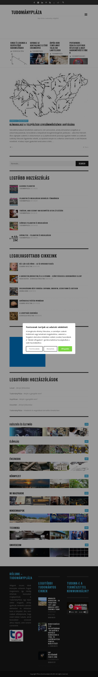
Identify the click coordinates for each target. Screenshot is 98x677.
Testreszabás (34, 349)
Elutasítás (50, 349)
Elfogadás (65, 349)
